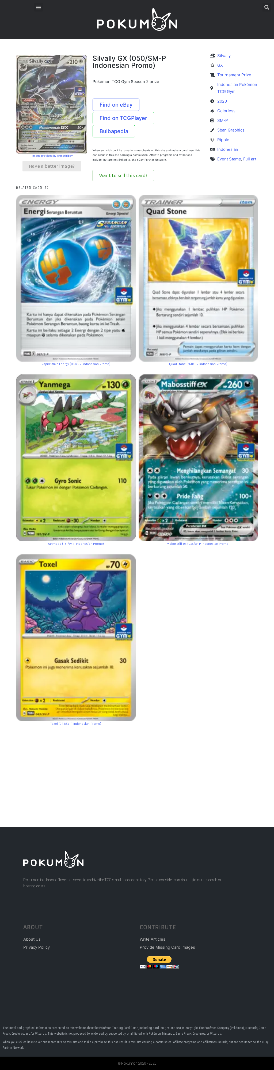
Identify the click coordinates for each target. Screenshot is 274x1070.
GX (220, 65)
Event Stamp (229, 159)
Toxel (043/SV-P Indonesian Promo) (75, 724)
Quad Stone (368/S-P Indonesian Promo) (198, 364)
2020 (222, 101)
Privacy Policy (36, 947)
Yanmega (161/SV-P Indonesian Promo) (76, 544)
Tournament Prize (234, 74)
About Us (32, 939)
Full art (249, 159)
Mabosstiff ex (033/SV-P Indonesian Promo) (198, 544)
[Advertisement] (137, 768)
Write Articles (152, 939)
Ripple (223, 139)
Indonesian (227, 149)
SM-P (222, 120)
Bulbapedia (114, 131)
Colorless (226, 110)
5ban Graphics (231, 130)
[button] (38, 7)
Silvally (224, 55)
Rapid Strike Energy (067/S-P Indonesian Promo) (75, 364)
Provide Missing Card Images (167, 947)
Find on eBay (116, 105)
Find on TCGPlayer (123, 118)
